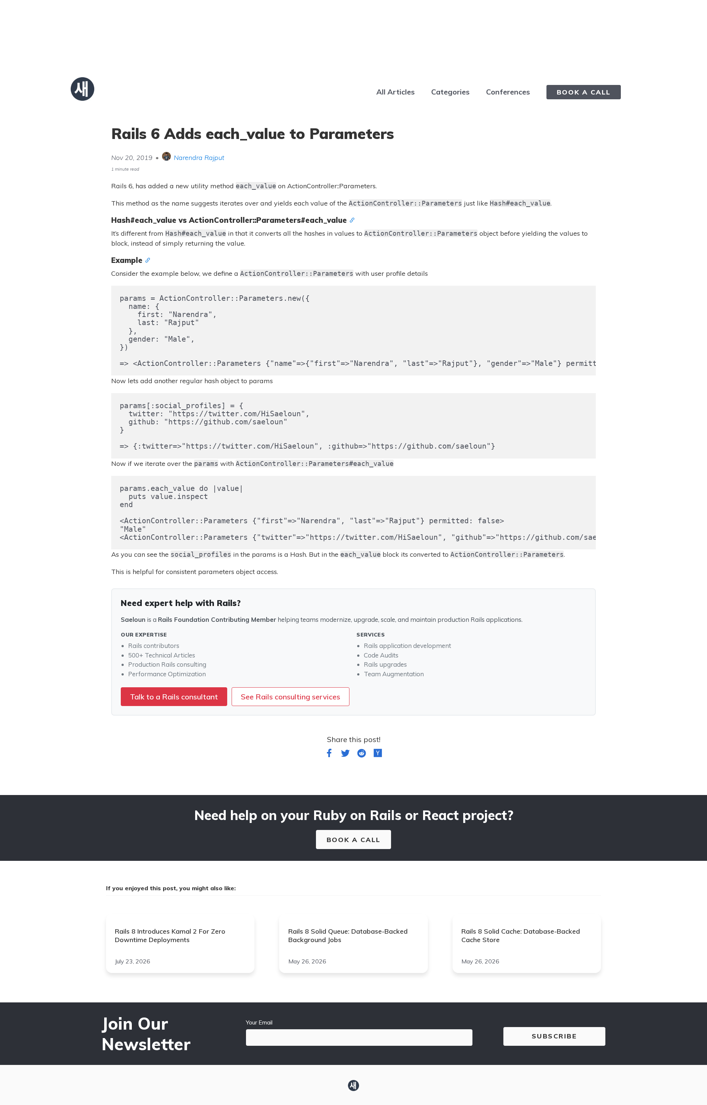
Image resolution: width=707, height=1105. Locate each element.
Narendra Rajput (199, 157)
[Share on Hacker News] (378, 754)
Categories (450, 91)
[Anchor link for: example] (146, 259)
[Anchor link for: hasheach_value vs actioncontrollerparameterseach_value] (351, 219)
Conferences (508, 91)
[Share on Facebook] (329, 754)
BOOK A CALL (584, 92)
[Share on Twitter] (345, 754)
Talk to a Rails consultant (174, 696)
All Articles (395, 91)
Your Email (259, 1022)
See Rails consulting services (290, 696)
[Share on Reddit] (362, 754)
